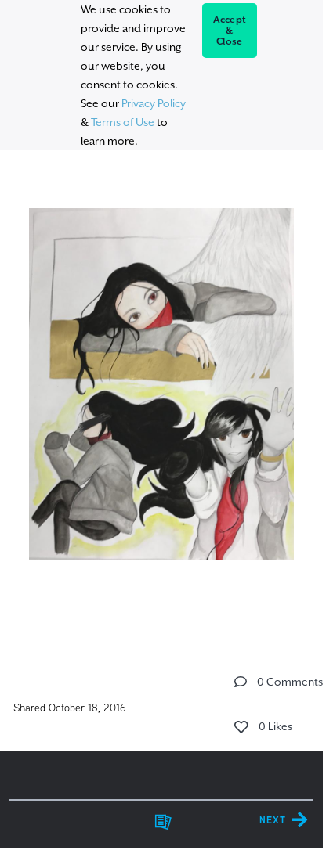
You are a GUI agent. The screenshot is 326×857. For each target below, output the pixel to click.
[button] (240, 681)
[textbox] (161, 400)
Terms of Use (122, 122)
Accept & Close (230, 30)
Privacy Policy (153, 103)
